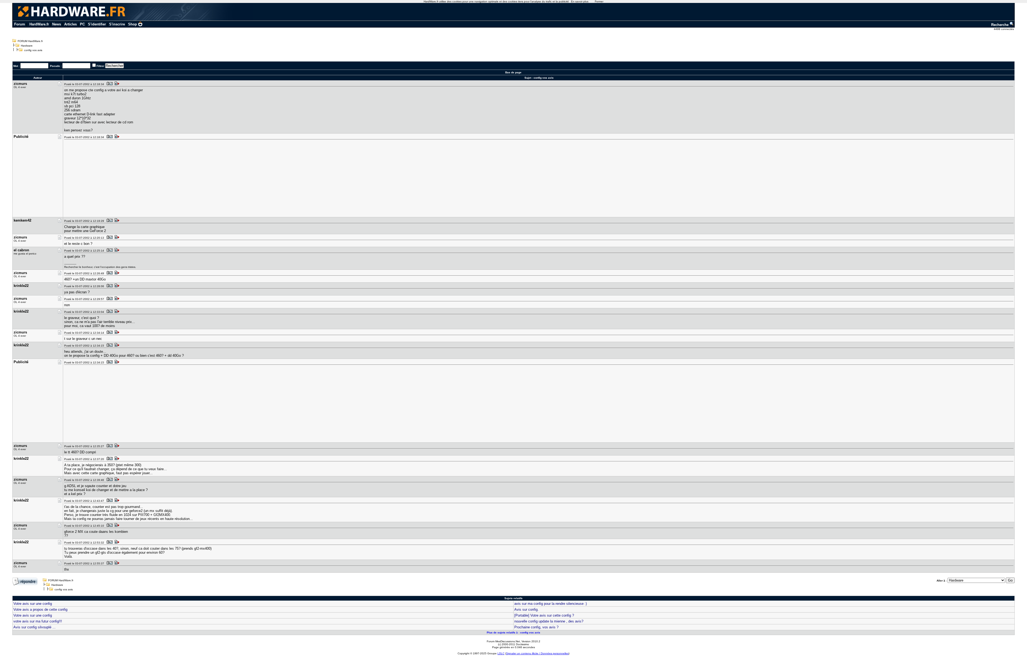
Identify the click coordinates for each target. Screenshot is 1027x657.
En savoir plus (579, 1)
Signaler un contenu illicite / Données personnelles (537, 653)
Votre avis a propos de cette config (40, 609)
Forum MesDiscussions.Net (503, 641)
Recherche (1000, 25)
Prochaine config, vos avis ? (536, 627)
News (56, 24)
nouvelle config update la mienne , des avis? (548, 621)
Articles (70, 24)
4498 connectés (1004, 29)
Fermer (599, 1)
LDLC (500, 653)
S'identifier (97, 24)
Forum (19, 24)
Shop (132, 24)
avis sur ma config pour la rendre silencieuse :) (550, 604)
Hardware (27, 45)
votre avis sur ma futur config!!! (37, 621)
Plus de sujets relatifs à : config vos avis (513, 632)
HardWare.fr (39, 24)
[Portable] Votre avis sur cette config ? (544, 615)
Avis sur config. (526, 609)
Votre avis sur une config (32, 604)
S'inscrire (117, 24)
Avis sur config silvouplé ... (34, 627)
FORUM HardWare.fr (30, 41)
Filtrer (100, 65)
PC (82, 24)
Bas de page (513, 72)
